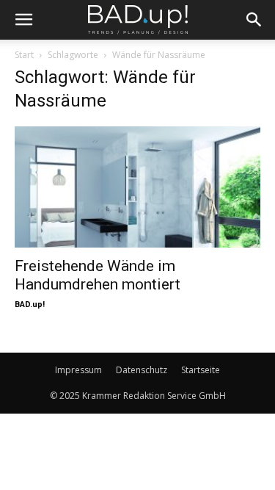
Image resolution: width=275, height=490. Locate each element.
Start (24, 54)
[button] (23, 20)
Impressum (78, 370)
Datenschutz (141, 370)
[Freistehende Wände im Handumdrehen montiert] (137, 187)
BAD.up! (30, 304)
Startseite (200, 370)
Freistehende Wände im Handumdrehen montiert (97, 275)
